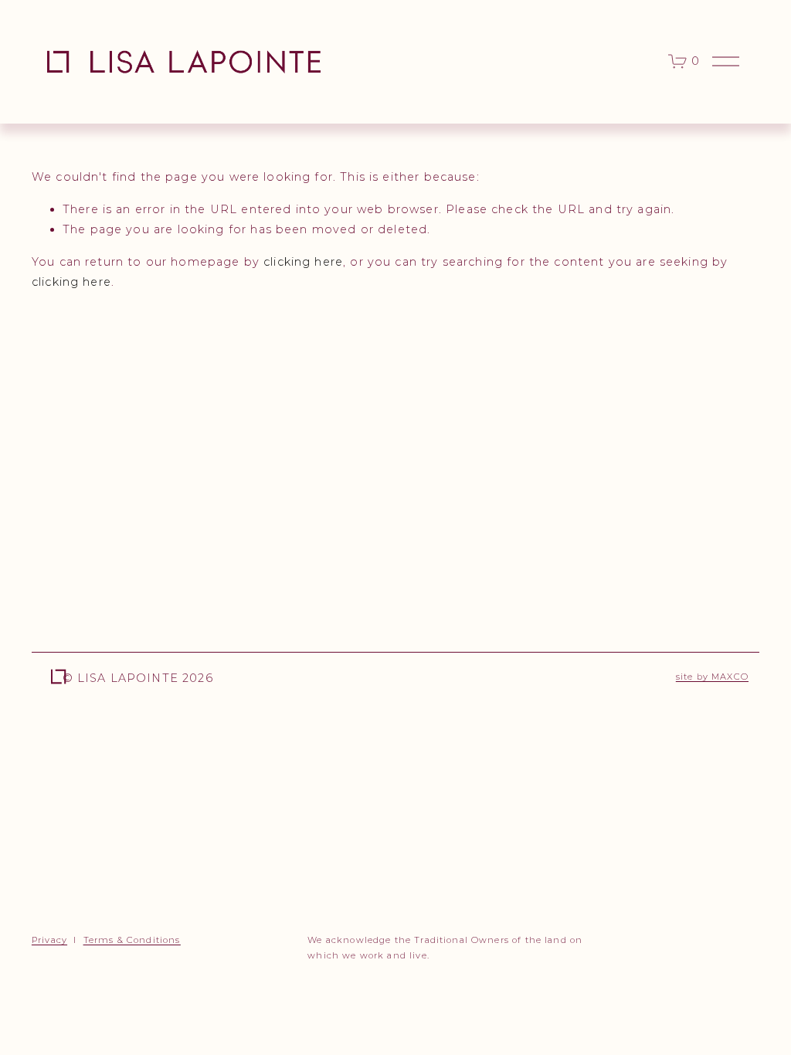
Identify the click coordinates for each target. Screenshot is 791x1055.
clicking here (303, 262)
